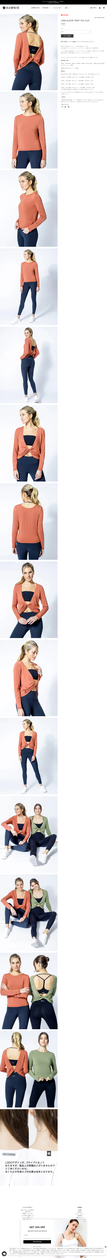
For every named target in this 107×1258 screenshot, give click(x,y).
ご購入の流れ (27, 1211)
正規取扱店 (79, 1215)
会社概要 (80, 1210)
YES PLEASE (37, 1241)
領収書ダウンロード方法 (27, 1213)
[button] (4, 1253)
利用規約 (80, 1211)
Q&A (66, 8)
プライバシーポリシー (79, 1213)
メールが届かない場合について (27, 1215)
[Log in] (99, 7)
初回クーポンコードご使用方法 (27, 1210)
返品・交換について (27, 1219)
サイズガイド (63, 25)
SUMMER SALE (35, 8)
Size (62, 28)
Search (94, 7)
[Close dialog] (84, 1221)
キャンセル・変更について (27, 1217)
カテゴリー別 (57, 8)
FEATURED (46, 8)
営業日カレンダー (79, 1217)
